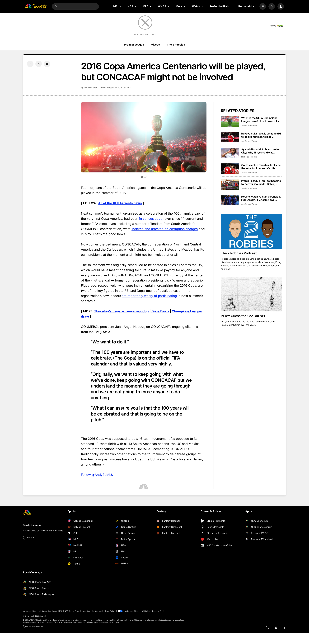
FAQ (60, 611)
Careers (36, 611)
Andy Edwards (90, 87)
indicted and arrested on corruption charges (164, 229)
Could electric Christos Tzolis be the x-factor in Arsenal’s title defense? (261, 166)
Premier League (134, 44)
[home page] (36, 6)
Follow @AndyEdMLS (97, 475)
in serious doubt (151, 219)
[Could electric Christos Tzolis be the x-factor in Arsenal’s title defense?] (230, 168)
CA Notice (145, 611)
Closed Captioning (49, 611)
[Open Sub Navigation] (120, 6)
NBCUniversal (40, 616)
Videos (155, 44)
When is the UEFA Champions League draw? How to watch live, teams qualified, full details (261, 119)
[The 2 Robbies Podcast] (251, 231)
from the (95, 332)
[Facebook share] (30, 64)
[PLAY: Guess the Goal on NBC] (251, 294)
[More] (262, 6)
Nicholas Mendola (249, 157)
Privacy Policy (109, 611)
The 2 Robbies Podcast (239, 253)
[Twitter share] (38, 64)
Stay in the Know (32, 525)
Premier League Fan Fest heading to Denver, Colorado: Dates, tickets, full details (261, 182)
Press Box (85, 611)
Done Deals (160, 311)
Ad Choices (97, 611)
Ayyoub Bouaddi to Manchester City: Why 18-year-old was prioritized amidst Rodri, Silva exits (260, 151)
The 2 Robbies (176, 44)
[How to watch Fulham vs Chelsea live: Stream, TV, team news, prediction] (230, 200)
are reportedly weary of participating (149, 296)
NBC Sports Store (72, 611)
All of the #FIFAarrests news (120, 203)
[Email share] (47, 64)
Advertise (27, 611)
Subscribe (29, 537)
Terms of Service (159, 611)
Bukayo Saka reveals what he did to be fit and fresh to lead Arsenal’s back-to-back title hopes (261, 135)
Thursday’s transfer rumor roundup (121, 311)
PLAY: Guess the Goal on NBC (244, 316)
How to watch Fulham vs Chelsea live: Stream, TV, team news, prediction (261, 198)
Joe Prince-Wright (249, 125)
